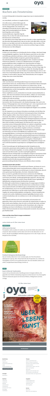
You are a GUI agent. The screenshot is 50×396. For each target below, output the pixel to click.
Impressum (4, 362)
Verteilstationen (24, 348)
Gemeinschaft (5, 384)
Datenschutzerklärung (7, 363)
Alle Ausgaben (29, 384)
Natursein (28, 369)
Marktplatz (4, 375)
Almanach (4, 380)
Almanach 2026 (29, 383)
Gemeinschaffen (29, 365)
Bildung (4, 383)
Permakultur (5, 386)
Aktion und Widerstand (31, 360)
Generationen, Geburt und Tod (32, 366)
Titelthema (4, 390)
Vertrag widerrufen (7, 368)
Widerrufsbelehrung (6, 366)
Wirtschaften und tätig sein (32, 372)
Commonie (4, 382)
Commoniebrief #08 (30, 382)
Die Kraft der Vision (6, 387)
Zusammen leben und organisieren (33, 373)
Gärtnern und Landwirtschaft (32, 363)
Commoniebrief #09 (30, 380)
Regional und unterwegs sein (32, 370)
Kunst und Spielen (30, 368)
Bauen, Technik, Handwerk (32, 362)
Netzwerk (28, 389)
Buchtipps (4, 389)
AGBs (3, 365)
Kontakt (4, 360)
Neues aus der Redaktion (24, 344)
